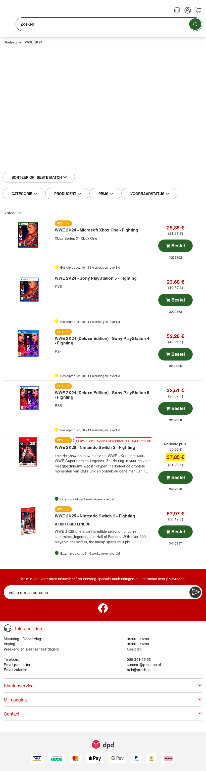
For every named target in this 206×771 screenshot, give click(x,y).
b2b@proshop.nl (140, 669)
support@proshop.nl (144, 664)
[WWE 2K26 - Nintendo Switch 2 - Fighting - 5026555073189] (28, 451)
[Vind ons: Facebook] (103, 608)
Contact (11, 713)
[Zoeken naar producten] (195, 24)
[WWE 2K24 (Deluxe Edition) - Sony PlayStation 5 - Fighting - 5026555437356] (28, 397)
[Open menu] (8, 24)
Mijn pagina (15, 699)
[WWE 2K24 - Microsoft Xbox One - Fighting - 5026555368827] (28, 235)
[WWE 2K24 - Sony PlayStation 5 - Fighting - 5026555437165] (28, 289)
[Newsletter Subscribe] (195, 592)
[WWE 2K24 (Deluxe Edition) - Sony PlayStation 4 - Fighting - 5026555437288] (28, 343)
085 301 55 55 (139, 659)
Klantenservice (19, 685)
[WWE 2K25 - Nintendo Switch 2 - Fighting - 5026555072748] (28, 521)
